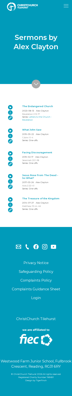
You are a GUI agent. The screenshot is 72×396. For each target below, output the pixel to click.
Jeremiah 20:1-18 (30, 160)
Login (36, 298)
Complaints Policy (36, 280)
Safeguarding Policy (36, 271)
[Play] (10, 107)
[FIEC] (36, 337)
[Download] (10, 112)
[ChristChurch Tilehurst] (24, 6)
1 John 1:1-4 (27, 137)
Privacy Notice (36, 263)
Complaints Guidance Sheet (36, 289)
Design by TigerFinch (36, 380)
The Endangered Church (37, 106)
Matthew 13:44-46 (31, 206)
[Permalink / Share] (10, 117)
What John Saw (31, 129)
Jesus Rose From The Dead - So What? (40, 176)
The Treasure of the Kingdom (40, 198)
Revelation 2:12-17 (31, 114)
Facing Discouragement (37, 152)
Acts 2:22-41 (28, 185)
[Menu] (67, 6)
